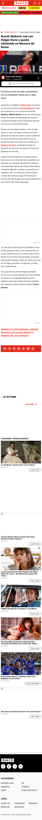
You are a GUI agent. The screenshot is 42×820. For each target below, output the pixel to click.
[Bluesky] (28, 349)
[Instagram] (9, 734)
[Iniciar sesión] (39, 3)
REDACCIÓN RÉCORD (14, 77)
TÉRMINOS (33, 771)
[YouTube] (20, 734)
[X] (14, 349)
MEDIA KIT (5, 775)
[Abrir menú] (3, 3)
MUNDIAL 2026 (7, 751)
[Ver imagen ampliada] (21, 62)
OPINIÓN (25, 755)
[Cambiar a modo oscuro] (35, 3)
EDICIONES (19, 775)
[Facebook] (9, 349)
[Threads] (19, 349)
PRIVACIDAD (20, 771)
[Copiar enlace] (33, 349)
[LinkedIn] (24, 349)
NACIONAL (5, 755)
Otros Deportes (11, 32)
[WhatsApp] (5, 349)
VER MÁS (29, 404)
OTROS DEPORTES (29, 758)
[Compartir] (38, 78)
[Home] (1, 32)
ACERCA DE (5, 771)
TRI (23, 751)
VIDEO (3, 758)
